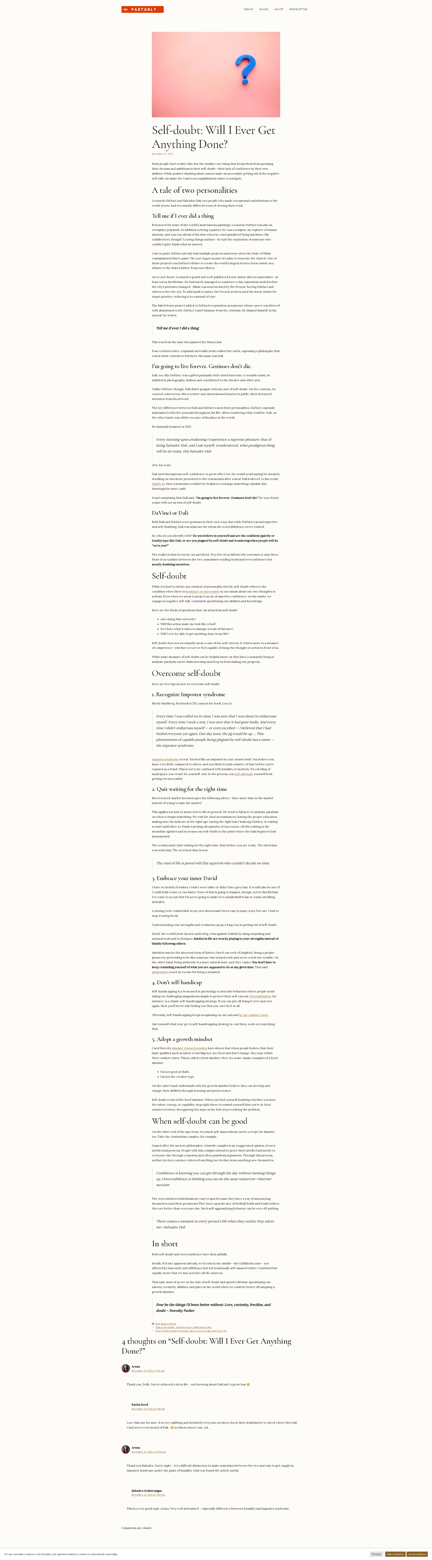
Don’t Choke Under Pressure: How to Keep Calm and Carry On (191, 1330)
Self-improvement (166, 1323)
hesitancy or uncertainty (203, 591)
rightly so (158, 484)
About (278, 9)
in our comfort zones (253, 1015)
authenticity (160, 972)
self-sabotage (244, 774)
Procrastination (260, 996)
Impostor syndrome (165, 759)
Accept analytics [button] (417, 1554)
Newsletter (298, 9)
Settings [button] (376, 1554)
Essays (248, 9)
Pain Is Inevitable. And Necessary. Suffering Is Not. (184, 1327)
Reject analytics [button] (395, 1554)
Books (263, 9)
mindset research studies (189, 1048)
